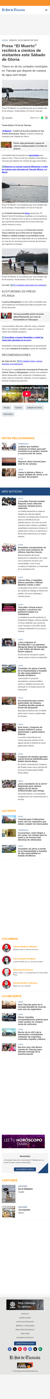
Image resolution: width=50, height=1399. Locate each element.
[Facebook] (10, 1349)
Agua (27, 213)
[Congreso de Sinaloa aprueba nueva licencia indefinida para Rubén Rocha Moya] (9, 765)
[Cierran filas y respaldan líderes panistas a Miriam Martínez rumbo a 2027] (9, 588)
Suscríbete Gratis (25, 1169)
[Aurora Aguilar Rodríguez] (6, 960)
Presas (7, 408)
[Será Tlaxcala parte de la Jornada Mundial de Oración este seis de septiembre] (9, 1005)
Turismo (18, 408)
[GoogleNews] (30, 1349)
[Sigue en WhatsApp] (42, 118)
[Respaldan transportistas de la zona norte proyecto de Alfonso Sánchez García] (9, 558)
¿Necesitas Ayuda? (25, 1343)
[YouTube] (20, 1349)
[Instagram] (25, 1349)
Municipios (8, 414)
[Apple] (35, 1349)
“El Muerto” (7, 131)
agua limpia (34, 155)
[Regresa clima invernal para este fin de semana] (9, 462)
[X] (15, 1349)
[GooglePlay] (40, 1349)
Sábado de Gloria (34, 408)
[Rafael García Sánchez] (6, 972)
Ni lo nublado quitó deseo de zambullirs (29, 285)
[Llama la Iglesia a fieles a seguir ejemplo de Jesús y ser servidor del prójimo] (9, 473)
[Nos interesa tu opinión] (25, 1305)
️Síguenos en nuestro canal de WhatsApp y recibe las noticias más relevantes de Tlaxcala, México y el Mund (25, 169)
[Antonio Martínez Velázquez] (6, 948)
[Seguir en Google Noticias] (46, 118)
